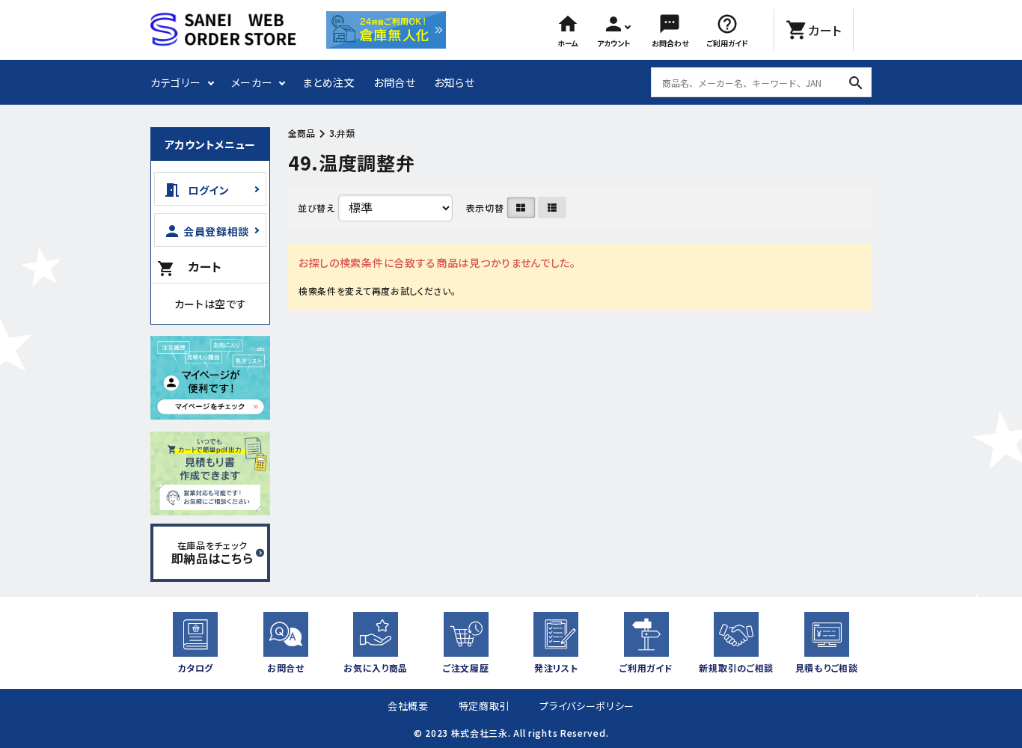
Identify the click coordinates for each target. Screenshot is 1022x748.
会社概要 (408, 706)
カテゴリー (175, 82)
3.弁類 (342, 132)
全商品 (301, 132)
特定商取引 (484, 706)
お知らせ (454, 82)
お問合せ (394, 82)
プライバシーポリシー (586, 706)
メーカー (252, 82)
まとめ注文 (328, 82)
